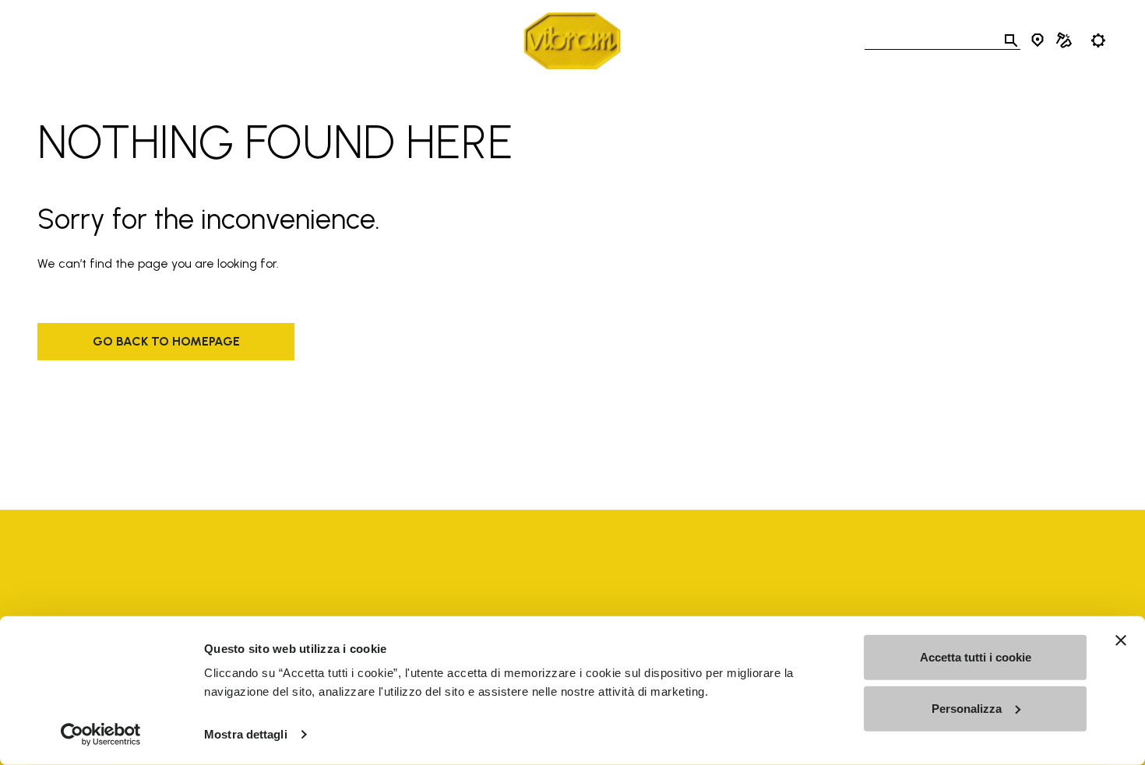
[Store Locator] (1037, 40)
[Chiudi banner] (1120, 640)
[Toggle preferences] (1098, 40)
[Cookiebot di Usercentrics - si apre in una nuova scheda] (101, 734)
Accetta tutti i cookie (975, 657)
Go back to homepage (166, 341)
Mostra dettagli (245, 734)
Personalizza (967, 707)
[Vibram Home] (572, 40)
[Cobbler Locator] (1064, 40)
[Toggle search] (1011, 40)
